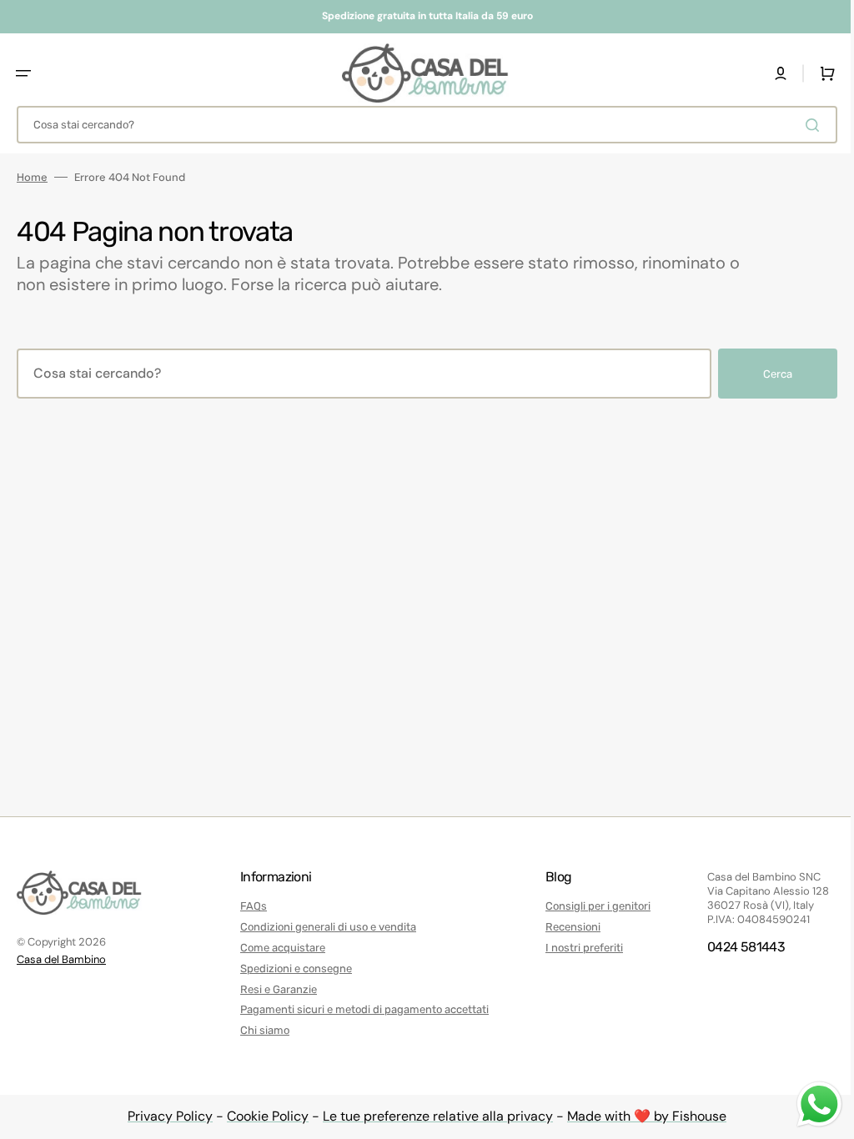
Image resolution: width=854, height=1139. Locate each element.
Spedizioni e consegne (292, 968)
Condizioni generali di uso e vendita (324, 927)
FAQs (249, 906)
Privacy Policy (164, 1116)
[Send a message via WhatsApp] (807, 1104)
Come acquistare (278, 947)
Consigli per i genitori (589, 906)
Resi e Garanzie (274, 989)
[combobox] (421, 124)
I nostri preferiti (576, 947)
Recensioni (564, 927)
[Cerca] (803, 125)
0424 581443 (733, 947)
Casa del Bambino (61, 959)
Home (32, 177)
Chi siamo (260, 1030)
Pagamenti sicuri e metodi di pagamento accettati (360, 1009)
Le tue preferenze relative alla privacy (432, 1116)
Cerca (765, 374)
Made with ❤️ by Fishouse (641, 1116)
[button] (23, 73)
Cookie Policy (262, 1116)
